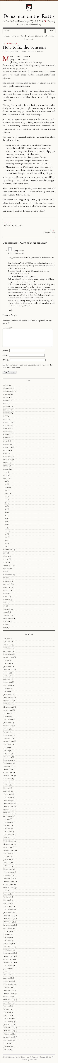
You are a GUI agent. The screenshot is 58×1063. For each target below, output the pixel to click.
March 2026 (7, 645)
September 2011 (8, 850)
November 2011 (8, 844)
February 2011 (8, 872)
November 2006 (8, 1031)
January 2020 (7, 666)
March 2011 (7, 869)
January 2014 (7, 763)
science (5, 596)
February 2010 (8, 909)
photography (7, 575)
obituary (6, 568)
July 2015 (6, 729)
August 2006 (7, 1040)
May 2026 (6, 638)
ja (5, 509)
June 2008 (6, 972)
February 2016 (8, 719)
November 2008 (8, 956)
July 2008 (6, 969)
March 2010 (7, 906)
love (4, 553)
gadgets (6, 450)
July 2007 (6, 1006)
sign (4, 603)
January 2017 (7, 704)
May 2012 (6, 825)
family (5, 441)
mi (6, 518)
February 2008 (8, 984)
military (6, 559)
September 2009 (8, 925)
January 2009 (7, 950)
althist (5, 385)
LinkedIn (30, 39)
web (4, 625)
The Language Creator (32, 36)
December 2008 (8, 953)
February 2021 (8, 654)
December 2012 (8, 804)
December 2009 (8, 916)
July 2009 (6, 931)
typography (7, 615)
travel (5, 612)
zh (6, 546)
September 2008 (8, 962)
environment (7, 432)
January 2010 (7, 913)
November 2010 (8, 881)
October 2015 (8, 726)
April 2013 (6, 791)
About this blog (11, 36)
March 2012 (7, 831)
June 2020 (6, 660)
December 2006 (8, 1028)
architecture (7, 388)
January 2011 (7, 875)
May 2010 (6, 900)
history (5, 466)
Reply (10, 310)
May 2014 (6, 751)
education (6, 425)
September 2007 (8, 1000)
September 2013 (8, 775)
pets (4, 572)
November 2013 (8, 769)
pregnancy (7, 584)
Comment (7, 328)
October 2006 (8, 1034)
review (5, 593)
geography (7, 460)
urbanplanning (8, 618)
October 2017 (8, 701)
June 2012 (6, 822)
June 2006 (6, 1046)
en (6, 493)
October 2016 (8, 710)
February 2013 (8, 797)
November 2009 (8, 919)
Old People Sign (35, 62)
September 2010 (8, 888)
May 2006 (6, 1050)
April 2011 (6, 866)
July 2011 (6, 856)
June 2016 (6, 716)
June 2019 (6, 676)
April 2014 (7, 754)
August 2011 (7, 853)
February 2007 (8, 1021)
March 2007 (7, 1018)
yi (5, 543)
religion (6, 590)
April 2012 (6, 828)
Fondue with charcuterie (12, 225)
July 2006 (6, 1043)
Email (5, 355)
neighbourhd (7, 565)
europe (5, 435)
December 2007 (8, 990)
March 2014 (7, 757)
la (5, 515)
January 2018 (7, 695)
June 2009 (6, 934)
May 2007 (6, 1012)
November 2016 (8, 707)
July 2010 (6, 894)
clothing (6, 400)
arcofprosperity (8, 391)
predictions (7, 581)
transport (6, 609)
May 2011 (6, 863)
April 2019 (7, 679)
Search (50, 30)
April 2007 (7, 1015)
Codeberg (49, 36)
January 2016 (7, 722)
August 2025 (7, 651)
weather (6, 621)
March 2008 (7, 981)
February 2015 (8, 735)
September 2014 (8, 741)
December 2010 (8, 878)
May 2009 (6, 937)
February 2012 (8, 835)
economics (6, 422)
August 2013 (7, 779)
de (6, 490)
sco (6, 531)
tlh (6, 540)
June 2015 (6, 732)
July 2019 (6, 673)
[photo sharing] (29, 56)
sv (6, 534)
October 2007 (8, 997)
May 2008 (6, 975)
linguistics (7, 550)
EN (4, 43)
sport (5, 606)
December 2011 (8, 841)
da (6, 487)
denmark (6, 410)
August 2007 (7, 1003)
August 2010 (7, 891)
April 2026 (7, 642)
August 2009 (7, 928)
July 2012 (6, 819)
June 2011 (6, 860)
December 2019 (8, 670)
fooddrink (6, 447)
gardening (7, 457)
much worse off (17, 97)
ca (6, 481)
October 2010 (8, 884)
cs (5, 484)
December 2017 (8, 698)
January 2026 (7, 648)
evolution (6, 438)
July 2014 (6, 747)
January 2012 (7, 838)
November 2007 (8, 993)
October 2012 (8, 810)
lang (5, 478)
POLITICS (12, 43)
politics (5, 578)
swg (6, 537)
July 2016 (6, 713)
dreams (5, 419)
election (6, 428)
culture (6, 407)
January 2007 (7, 1025)
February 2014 (8, 760)
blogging (6, 394)
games (5, 453)
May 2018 (6, 691)
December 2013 (8, 766)
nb (6, 522)
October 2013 (7, 772)
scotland (6, 600)
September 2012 (8, 813)
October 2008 (8, 959)
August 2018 (7, 685)
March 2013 (7, 794)
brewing (6, 397)
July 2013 (6, 782)
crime (5, 404)
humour (6, 469)
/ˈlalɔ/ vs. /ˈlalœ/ (49, 232)
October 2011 (8, 847)
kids (4, 475)
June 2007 (6, 1009)
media (5, 556)
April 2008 (7, 978)
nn (6, 525)
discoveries (7, 413)
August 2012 (7, 816)
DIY (5, 416)
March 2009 (7, 944)
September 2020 (8, 657)
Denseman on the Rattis (29, 16)
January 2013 (7, 800)
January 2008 (8, 987)
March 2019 (7, 682)
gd (6, 506)
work (5, 628)
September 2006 (8, 1037)
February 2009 (8, 947)
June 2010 (6, 897)
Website (6, 360)
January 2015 (7, 738)
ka (6, 512)
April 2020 (7, 663)
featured (6, 444)
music (5, 562)
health (5, 463)
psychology (7, 587)
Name (6, 350)
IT (4, 472)
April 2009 (7, 940)
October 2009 (8, 922)
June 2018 (6, 688)
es (5, 500)
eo (6, 497)
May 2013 (6, 788)
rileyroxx (51, 65)
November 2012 (8, 807)
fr (5, 503)
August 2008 (7, 965)
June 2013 (6, 785)
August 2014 (7, 744)
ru (6, 528)
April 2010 (7, 903)
